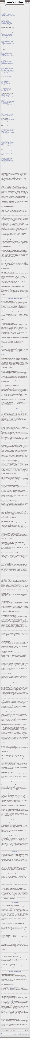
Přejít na (6, 1030)
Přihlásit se (27, 2)
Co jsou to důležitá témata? (6, 88)
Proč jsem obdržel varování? (6, 67)
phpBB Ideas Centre (13, 988)
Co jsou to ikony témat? (5, 90)
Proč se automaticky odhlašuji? (6, 22)
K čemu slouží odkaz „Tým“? (6, 107)
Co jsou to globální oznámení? (6, 85)
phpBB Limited (20, 976)
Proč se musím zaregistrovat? (6, 12)
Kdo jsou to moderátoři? (5, 95)
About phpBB (7, 980)
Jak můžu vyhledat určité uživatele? (7, 132)
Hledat (5, 2)
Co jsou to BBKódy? (5, 80)
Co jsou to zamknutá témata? (6, 89)
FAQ (2, 2)
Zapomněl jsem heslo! (5, 21)
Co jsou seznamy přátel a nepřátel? (7, 119)
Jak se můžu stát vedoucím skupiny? (8, 101)
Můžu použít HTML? (5, 81)
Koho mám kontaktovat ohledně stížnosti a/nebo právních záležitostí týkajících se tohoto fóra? (7, 161)
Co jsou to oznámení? (5, 87)
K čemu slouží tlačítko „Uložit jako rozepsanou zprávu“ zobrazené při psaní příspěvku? (7, 71)
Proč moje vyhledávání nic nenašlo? (7, 129)
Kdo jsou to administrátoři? (6, 94)
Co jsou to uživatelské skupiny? (7, 96)
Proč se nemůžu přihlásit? (6, 17)
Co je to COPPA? (4, 13)
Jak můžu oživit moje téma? (6, 76)
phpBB (2, 354)
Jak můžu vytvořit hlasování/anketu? (7, 57)
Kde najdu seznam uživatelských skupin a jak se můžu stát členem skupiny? (7, 99)
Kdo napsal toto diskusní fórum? (7, 158)
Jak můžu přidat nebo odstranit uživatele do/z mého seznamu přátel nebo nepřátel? (7, 121)
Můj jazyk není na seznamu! (6, 37)
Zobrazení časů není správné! (6, 34)
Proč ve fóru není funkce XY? (6, 159)
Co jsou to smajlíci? (4, 82)
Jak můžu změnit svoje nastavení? (7, 28)
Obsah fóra (4, 5)
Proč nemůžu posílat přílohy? (6, 65)
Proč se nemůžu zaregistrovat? (7, 14)
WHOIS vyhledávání (9, 1001)
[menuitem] (23, 1034)
